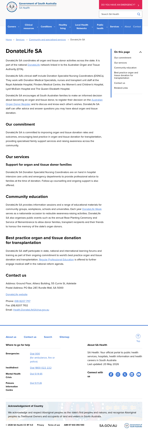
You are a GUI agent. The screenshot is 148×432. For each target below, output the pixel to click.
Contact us (119, 83)
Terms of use (54, 425)
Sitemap (64, 337)
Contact (137, 26)
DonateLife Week (92, 209)
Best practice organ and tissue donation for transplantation (126, 75)
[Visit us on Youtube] (139, 374)
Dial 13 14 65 (36, 373)
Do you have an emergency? (118, 4)
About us (11, 337)
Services (20, 39)
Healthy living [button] (63, 26)
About (128, 26)
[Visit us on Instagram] (118, 374)
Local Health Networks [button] (81, 26)
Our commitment (122, 57)
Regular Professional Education (56, 259)
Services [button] (114, 26)
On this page (122, 52)
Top (138, 341)
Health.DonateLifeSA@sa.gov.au (31, 309)
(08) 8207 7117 (22, 301)
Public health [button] (100, 26)
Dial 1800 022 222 (41, 367)
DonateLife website (16, 294)
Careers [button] (12, 26)
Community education (125, 67)
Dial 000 (35, 353)
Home (9, 39)
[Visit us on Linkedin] (132, 374)
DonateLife (34, 64)
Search (48, 337)
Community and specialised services (47, 39)
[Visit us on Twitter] (125, 374)
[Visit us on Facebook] (111, 374)
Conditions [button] (46, 26)
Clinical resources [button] (29, 26)
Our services (120, 62)
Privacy (40, 425)
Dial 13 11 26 (36, 383)
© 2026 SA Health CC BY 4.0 (19, 425)
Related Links (121, 88)
